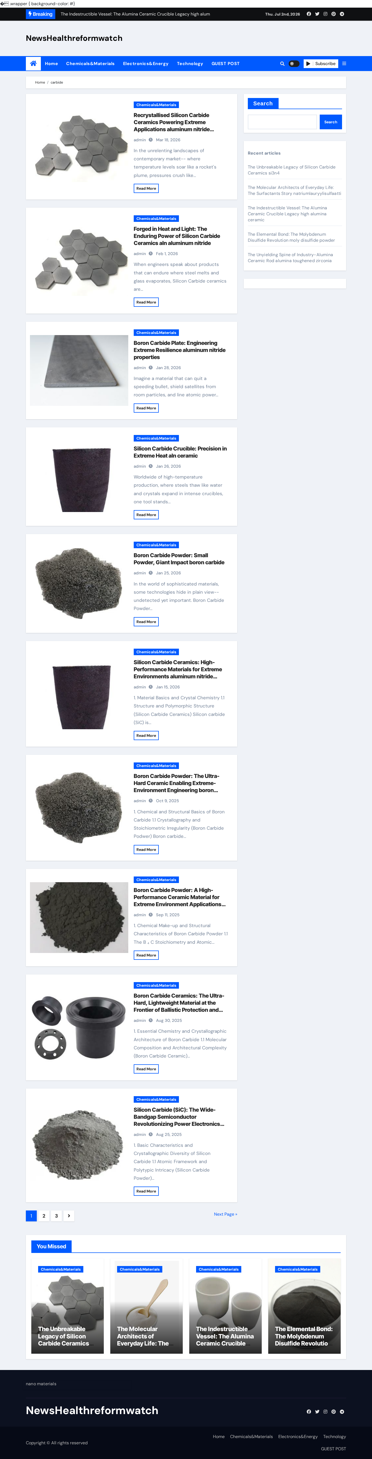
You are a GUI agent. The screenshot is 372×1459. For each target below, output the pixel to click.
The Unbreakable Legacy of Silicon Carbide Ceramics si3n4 (63, 1339)
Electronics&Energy (146, 63)
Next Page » (225, 1214)
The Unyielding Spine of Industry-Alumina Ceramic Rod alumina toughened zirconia (290, 257)
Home (51, 63)
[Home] (33, 63)
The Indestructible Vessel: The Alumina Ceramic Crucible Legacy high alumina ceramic (287, 214)
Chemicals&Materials (90, 63)
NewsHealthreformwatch (74, 38)
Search (263, 103)
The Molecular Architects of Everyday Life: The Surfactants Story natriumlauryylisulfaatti (294, 190)
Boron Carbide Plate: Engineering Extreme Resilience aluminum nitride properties (179, 350)
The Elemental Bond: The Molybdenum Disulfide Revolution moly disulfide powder (291, 237)
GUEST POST (226, 63)
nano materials (41, 1384)
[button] (344, 64)
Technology (190, 63)
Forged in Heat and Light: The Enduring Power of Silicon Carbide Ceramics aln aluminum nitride (177, 236)
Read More (146, 188)
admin (140, 140)
